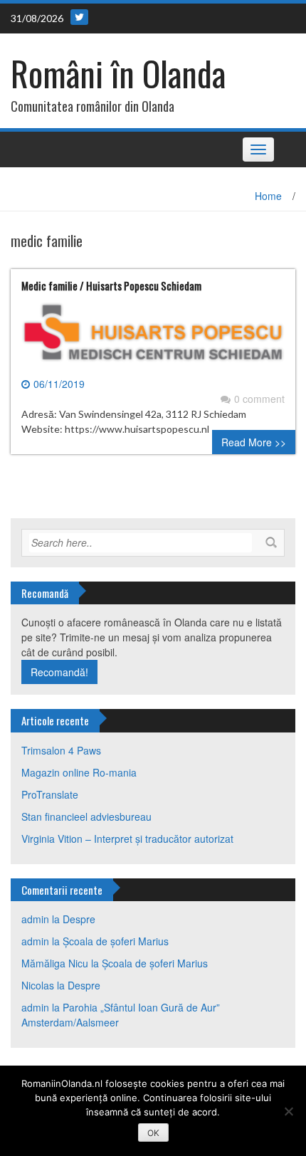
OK (153, 1133)
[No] (288, 1111)
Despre (79, 919)
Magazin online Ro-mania (79, 772)
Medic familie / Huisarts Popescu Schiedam (111, 285)
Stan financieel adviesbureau (86, 816)
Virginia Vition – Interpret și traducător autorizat (127, 838)
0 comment (259, 399)
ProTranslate (49, 794)
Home (268, 196)
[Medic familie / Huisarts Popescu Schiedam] (153, 337)
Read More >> (253, 442)
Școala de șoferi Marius (116, 941)
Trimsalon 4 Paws (61, 750)
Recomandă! (59, 672)
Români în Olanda (118, 73)
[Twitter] (79, 17)
